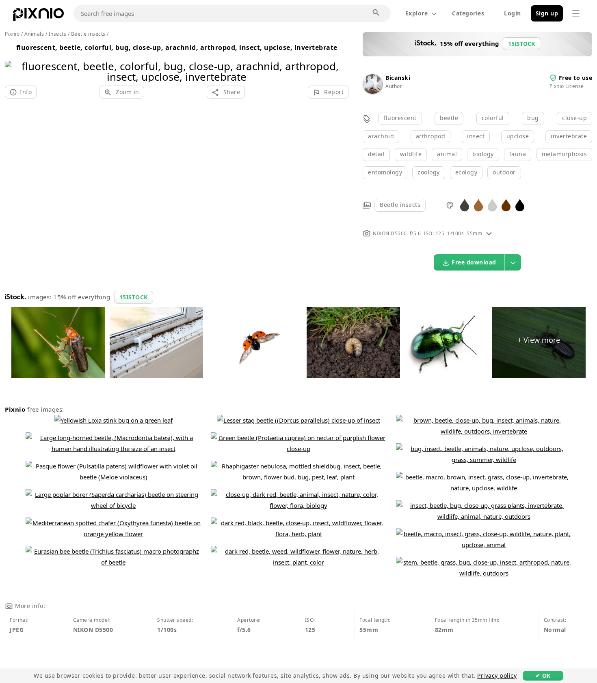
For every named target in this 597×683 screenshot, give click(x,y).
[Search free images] (376, 13)
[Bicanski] (372, 91)
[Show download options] (513, 262)
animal (447, 154)
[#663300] (506, 204)
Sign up (547, 13)
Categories (468, 13)
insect (476, 136)
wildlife (411, 154)
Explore (416, 13)
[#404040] (464, 204)
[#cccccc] (492, 204)
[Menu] (576, 13)
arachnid (381, 136)
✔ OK (543, 675)
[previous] (14, 61)
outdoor (504, 172)
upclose (517, 136)
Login (512, 13)
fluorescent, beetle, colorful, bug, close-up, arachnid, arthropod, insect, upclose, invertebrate (176, 47)
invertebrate (569, 136)
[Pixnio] (38, 16)
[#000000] (520, 204)
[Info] (489, 233)
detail (376, 154)
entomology (385, 172)
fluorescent (400, 118)
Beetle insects (400, 204)
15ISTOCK (133, 297)
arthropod (431, 136)
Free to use (576, 78)
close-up (574, 118)
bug (533, 118)
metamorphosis (564, 154)
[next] (339, 61)
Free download (474, 262)
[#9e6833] (478, 204)
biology (483, 154)
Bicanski (397, 78)
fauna (517, 154)
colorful (493, 118)
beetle (449, 118)
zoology (428, 172)
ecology (466, 172)
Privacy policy (497, 675)
